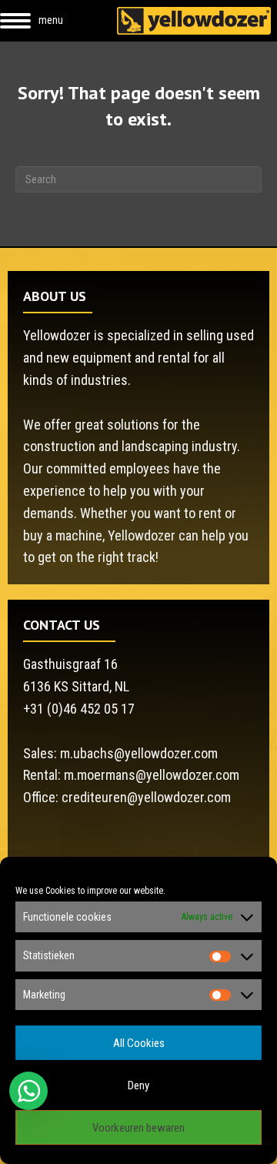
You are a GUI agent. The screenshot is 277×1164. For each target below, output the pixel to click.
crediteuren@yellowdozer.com (146, 797)
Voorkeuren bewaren (138, 1128)
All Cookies (139, 1043)
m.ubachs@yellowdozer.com (139, 753)
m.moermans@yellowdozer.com (151, 775)
